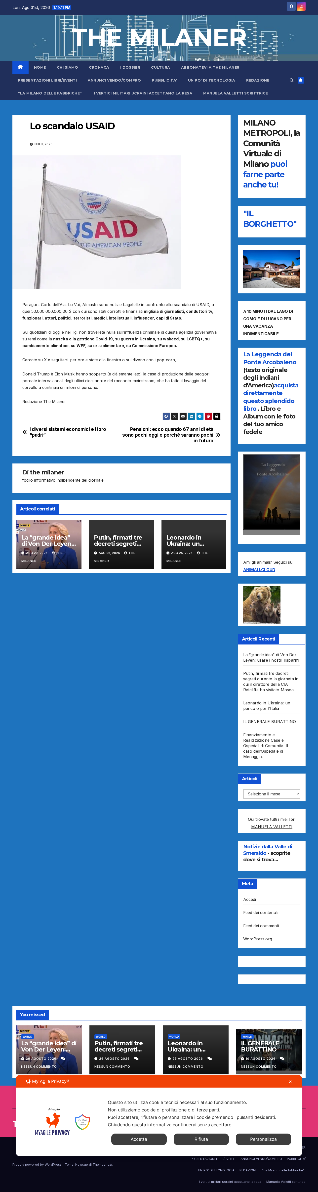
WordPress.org (257, 938)
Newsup (81, 1164)
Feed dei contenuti (260, 912)
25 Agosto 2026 (188, 1058)
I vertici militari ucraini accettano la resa (143, 93)
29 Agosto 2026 (41, 1058)
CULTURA (160, 67)
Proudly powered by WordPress (37, 1164)
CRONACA (99, 67)
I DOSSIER (130, 67)
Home (40, 67)
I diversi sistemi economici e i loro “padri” (68, 432)
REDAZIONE (258, 80)
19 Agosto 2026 (261, 1058)
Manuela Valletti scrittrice (235, 93)
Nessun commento (39, 1066)
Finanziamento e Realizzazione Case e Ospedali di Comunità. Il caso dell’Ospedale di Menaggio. (265, 745)
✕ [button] (290, 1081)
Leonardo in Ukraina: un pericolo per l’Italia (193, 543)
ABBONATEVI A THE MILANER (210, 67)
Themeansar (102, 1164)
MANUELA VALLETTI (271, 826)
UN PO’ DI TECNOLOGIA (211, 80)
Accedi (249, 899)
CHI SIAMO (67, 67)
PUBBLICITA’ (164, 80)
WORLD (27, 1036)
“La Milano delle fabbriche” (50, 93)
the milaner (47, 472)
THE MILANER (159, 37)
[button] (292, 80)
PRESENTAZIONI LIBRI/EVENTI (47, 80)
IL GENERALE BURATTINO (269, 721)
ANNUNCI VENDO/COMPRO (114, 80)
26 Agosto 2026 (115, 1058)
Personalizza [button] (263, 1139)
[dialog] (159, 1115)
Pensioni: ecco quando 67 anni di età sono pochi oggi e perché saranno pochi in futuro (167, 435)
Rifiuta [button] (201, 1139)
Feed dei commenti (261, 925)
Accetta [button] (139, 1139)
